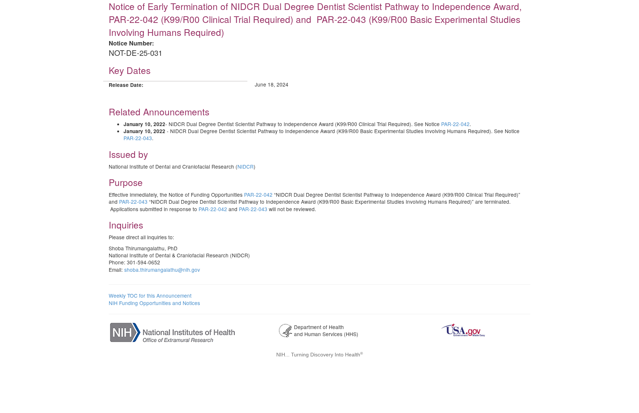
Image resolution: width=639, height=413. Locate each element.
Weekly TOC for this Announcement (150, 295)
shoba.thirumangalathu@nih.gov (162, 269)
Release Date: (126, 84)
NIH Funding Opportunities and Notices (154, 303)
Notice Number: (131, 43)
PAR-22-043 (138, 138)
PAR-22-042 (455, 124)
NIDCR (245, 166)
